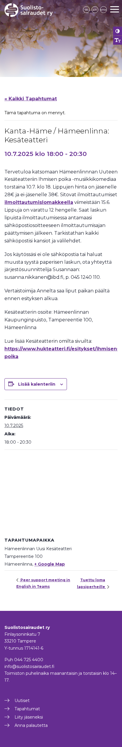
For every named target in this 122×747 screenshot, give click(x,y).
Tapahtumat (27, 708)
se (86, 10)
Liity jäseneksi (29, 717)
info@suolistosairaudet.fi (29, 666)
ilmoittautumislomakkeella (38, 202)
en (95, 10)
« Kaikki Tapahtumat (30, 99)
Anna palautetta (31, 725)
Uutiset (22, 700)
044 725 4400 (28, 659)
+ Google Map (49, 564)
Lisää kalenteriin (36, 384)
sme (103, 10)
